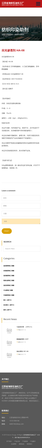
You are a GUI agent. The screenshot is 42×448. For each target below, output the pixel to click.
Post (6, 231)
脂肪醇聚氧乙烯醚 (8, 266)
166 (19, 354)
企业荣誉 (13, 444)
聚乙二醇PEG (7, 300)
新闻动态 (21, 444)
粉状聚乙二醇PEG (8, 305)
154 (19, 330)
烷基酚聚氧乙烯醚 (8, 271)
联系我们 (29, 444)
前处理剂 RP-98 (23, 351)
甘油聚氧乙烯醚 (8, 290)
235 (19, 342)
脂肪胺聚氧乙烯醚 (8, 285)
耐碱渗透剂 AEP (23, 339)
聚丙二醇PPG (7, 310)
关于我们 (9, 441)
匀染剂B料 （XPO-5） (25, 327)
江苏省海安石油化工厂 (30, 435)
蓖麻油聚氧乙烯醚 (8, 280)
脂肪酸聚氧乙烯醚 (8, 275)
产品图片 (33, 441)
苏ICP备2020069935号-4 (22, 437)
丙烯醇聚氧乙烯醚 (8, 295)
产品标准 (25, 441)
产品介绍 (17, 441)
